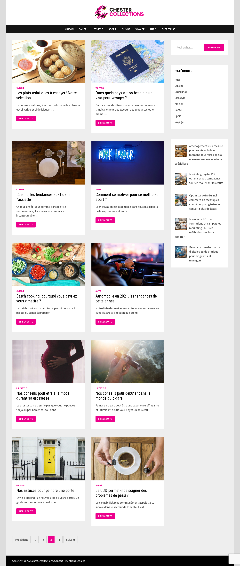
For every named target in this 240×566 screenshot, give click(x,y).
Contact (58, 560)
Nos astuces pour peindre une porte (45, 490)
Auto (153, 29)
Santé (82, 29)
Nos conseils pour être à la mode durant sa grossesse (42, 396)
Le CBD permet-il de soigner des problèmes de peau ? (121, 493)
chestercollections (42, 560)
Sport (112, 29)
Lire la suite (26, 118)
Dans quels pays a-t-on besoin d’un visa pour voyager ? (124, 95)
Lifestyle (97, 29)
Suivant (70, 540)
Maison (69, 29)
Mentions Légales (75, 560)
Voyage (140, 29)
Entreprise (168, 29)
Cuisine (125, 29)
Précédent (21, 540)
